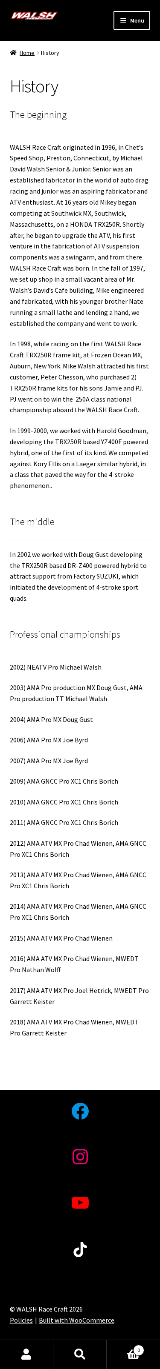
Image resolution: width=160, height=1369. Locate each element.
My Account (26, 1354)
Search (80, 1354)
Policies (21, 1320)
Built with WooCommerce (76, 1320)
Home (27, 53)
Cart (123, 1347)
